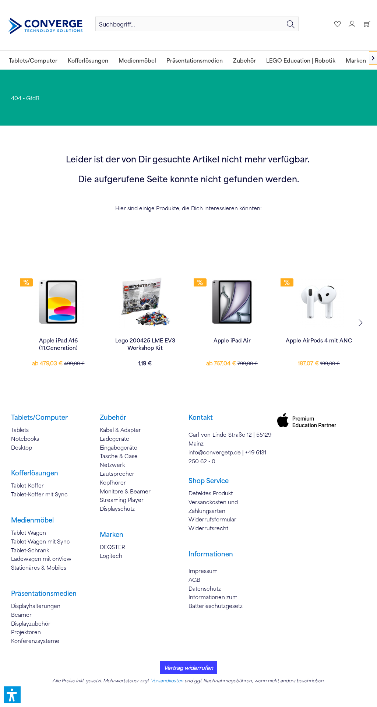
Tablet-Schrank (30, 550)
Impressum (203, 570)
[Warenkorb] (367, 24)
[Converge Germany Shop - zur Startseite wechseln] (45, 26)
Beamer (21, 614)
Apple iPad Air (232, 340)
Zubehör (113, 417)
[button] (12, 694)
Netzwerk (112, 464)
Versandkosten (167, 680)
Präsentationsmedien (44, 593)
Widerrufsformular (212, 519)
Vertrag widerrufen (188, 667)
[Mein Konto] (351, 24)
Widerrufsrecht (208, 528)
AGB (194, 579)
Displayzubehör (30, 623)
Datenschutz (204, 588)
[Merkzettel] (336, 24)
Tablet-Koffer (27, 485)
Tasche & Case (119, 456)
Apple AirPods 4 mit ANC (319, 340)
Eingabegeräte (118, 447)
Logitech (111, 555)
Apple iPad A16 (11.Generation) (58, 344)
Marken (111, 534)
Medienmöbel (32, 520)
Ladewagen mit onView (41, 558)
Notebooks (25, 438)
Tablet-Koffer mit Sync (39, 494)
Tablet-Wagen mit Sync (40, 541)
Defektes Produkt (210, 493)
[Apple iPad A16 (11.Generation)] (58, 302)
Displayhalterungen (35, 605)
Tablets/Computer (39, 417)
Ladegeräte (114, 438)
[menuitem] (197, 24)
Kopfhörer (113, 482)
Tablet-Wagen (28, 532)
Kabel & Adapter (120, 429)
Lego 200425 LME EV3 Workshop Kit (145, 344)
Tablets (20, 429)
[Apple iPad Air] (232, 302)
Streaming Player (122, 499)
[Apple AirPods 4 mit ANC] (319, 302)
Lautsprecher (117, 473)
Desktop (21, 447)
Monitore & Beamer (125, 491)
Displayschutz (117, 508)
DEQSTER (112, 547)
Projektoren (26, 632)
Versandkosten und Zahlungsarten (213, 506)
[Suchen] (291, 24)
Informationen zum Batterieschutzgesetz (215, 601)
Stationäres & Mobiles (38, 567)
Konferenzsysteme (35, 640)
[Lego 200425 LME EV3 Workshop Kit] (145, 302)
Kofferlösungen (34, 473)
